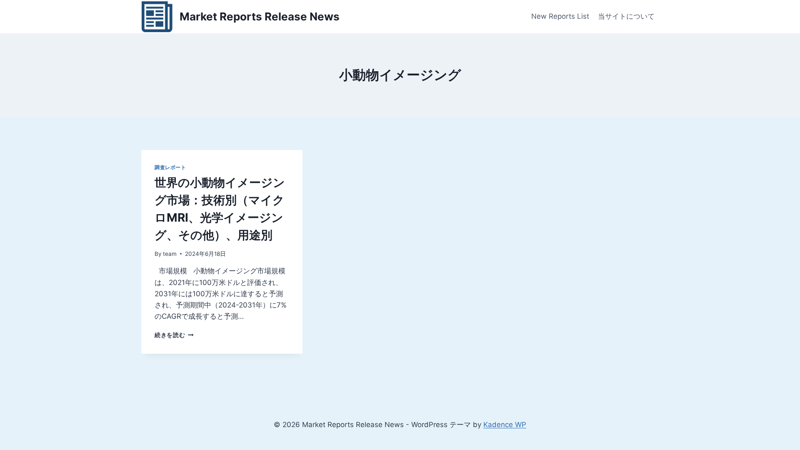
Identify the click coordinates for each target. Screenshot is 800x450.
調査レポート (170, 167)
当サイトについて (626, 16)
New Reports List (560, 16)
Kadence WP (504, 424)
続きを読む (174, 335)
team (170, 253)
